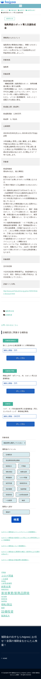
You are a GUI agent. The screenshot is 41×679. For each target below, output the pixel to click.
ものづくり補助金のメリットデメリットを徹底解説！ (19, 532)
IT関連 (12, 371)
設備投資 (8, 315)
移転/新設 (9, 472)
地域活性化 (23, 483)
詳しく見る (20, 358)
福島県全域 (9, 311)
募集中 (8, 512)
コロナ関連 (23, 477)
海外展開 (9, 489)
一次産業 (9, 500)
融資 (23, 500)
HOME (5, 658)
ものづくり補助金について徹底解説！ (13, 546)
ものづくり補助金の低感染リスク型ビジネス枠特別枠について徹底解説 (20, 539)
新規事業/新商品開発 (13, 460)
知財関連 (23, 489)
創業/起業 (23, 472)
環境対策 (9, 495)
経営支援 (9, 483)
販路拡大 (13, 340)
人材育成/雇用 (23, 495)
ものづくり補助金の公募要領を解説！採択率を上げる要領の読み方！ (20, 553)
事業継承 (9, 477)
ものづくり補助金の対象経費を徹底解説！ (15, 560)
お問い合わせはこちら (9, 325)
